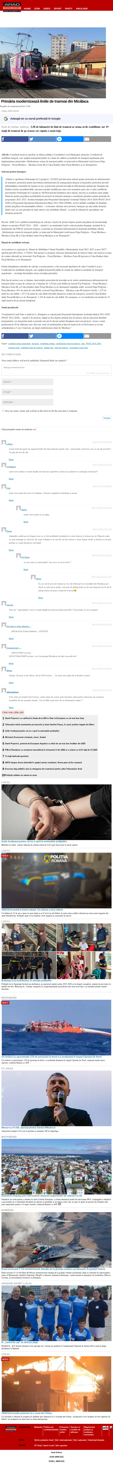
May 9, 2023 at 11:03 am (102, 555)
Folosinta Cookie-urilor (64, 1429)
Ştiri (37, 8)
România (7, 1210)
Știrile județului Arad (43, 1440)
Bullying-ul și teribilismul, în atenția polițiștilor (26, 980)
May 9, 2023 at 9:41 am (102, 529)
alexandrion (13, 692)
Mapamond (9, 998)
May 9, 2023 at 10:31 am (102, 603)
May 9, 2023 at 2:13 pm (102, 690)
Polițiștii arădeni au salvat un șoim (21, 775)
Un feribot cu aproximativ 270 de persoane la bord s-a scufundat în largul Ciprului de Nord (51, 1057)
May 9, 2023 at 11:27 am (102, 646)
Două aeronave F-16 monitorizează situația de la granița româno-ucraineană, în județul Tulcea (53, 1269)
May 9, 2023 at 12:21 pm (102, 577)
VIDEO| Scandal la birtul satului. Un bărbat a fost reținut (32, 909)
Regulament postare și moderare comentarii (89, 1431)
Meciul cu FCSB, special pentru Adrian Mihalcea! (28, 1127)
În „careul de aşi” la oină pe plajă (19, 1342)
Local (5, 782)
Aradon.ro (24, 1427)
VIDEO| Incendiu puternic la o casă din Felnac (26, 1413)
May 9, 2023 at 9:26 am (102, 486)
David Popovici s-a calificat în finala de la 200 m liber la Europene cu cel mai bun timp (44, 718)
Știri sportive (61, 1445)
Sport (58, 8)
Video (46, 8)
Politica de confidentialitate (51, 1428)
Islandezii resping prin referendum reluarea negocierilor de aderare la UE (41, 1195)
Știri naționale (79, 1440)
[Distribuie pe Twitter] (42, 139)
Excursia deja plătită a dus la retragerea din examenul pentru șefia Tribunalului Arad (43, 769)
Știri (21, 1440)
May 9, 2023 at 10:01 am (102, 508)
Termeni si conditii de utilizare (75, 1429)
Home (27, 8)
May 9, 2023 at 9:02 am (102, 465)
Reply (11, 460)
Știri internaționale (63, 1440)
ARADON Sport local (16, 1283)
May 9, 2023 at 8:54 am (102, 442)
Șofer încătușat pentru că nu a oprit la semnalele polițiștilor (32, 731)
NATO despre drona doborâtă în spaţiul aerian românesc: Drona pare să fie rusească (43, 762)
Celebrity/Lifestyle (96, 1440)
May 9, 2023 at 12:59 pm (102, 669)
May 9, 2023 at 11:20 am (102, 624)
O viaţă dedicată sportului (17, 756)
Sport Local (48, 1445)
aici (34, 429)
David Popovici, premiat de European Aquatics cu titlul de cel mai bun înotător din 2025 (45, 743)
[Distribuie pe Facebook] (15, 139)
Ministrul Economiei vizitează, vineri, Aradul (25, 737)
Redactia (38, 1427)
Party (68, 8)
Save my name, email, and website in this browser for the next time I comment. (41, 410)
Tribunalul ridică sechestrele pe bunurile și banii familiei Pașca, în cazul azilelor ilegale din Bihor (49, 724)
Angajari (82, 8)
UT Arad (7, 1068)
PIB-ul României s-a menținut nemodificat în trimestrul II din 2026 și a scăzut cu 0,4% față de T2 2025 (51, 750)
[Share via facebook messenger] (70, 139)
